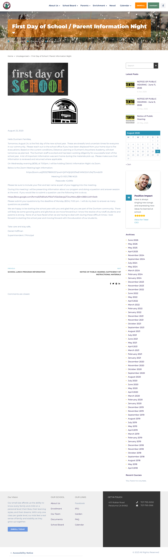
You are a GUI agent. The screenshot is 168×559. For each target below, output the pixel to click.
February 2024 (135, 274)
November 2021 (136, 320)
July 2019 (132, 422)
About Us (53, 5)
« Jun (128, 164)
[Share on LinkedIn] (119, 284)
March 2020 (134, 396)
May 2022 (132, 297)
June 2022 (133, 293)
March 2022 (134, 305)
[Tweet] (113, 284)
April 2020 (133, 392)
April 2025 (133, 251)
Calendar (124, 5)
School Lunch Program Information (26, 272)
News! (112, 5)
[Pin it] (116, 284)
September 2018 (136, 456)
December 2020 (136, 361)
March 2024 (134, 270)
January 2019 (134, 441)
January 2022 (134, 312)
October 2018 (134, 453)
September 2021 (136, 327)
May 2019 (132, 426)
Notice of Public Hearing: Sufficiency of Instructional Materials (100, 273)
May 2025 (132, 248)
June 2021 (133, 339)
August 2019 (134, 418)
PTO (77, 509)
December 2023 (136, 282)
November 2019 (136, 411)
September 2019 (136, 415)
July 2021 (132, 335)
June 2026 (133, 240)
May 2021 (132, 343)
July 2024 (132, 263)
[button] (46, 553)
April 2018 (133, 468)
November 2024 (136, 255)
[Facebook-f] (163, 5)
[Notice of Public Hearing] (130, 119)
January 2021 (134, 358)
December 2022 (136, 289)
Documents (57, 519)
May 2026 (132, 244)
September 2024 (136, 259)
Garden (78, 514)
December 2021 (136, 316)
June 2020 (133, 384)
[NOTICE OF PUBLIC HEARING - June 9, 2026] (130, 101)
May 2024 (133, 267)
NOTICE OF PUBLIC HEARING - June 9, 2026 (146, 102)
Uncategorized (36, 41)
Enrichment (99, 5)
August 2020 (134, 377)
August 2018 (134, 460)
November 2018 (136, 449)
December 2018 (136, 445)
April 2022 (133, 301)
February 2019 (135, 437)
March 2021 (133, 350)
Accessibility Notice (23, 553)
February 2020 (135, 399)
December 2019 (136, 407)
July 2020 (132, 380)
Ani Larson (55, 41)
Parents (84, 5)
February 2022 (135, 308)
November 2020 (136, 365)
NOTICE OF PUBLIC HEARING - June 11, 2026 (146, 85)
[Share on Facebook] (110, 284)
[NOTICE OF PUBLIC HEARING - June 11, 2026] (130, 84)
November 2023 (136, 286)
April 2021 (132, 346)
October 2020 (135, 369)
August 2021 (134, 331)
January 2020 (135, 403)
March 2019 (133, 434)
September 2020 (136, 373)
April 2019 (133, 430)
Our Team (55, 514)
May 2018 (132, 464)
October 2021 (134, 324)
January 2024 (135, 278)
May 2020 (133, 388)
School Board (69, 5)
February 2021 (135, 354)
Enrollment (56, 509)
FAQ (77, 519)
